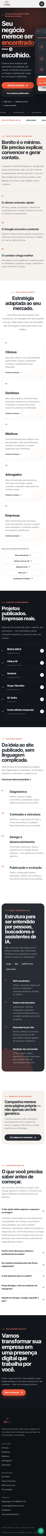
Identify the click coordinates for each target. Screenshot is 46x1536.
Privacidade (7, 1489)
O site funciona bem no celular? (23, 1276)
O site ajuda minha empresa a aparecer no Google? (23, 1211)
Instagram (6, 1510)
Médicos (5, 1456)
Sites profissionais (23, 555)
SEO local (23, 573)
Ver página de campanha (23, 1137)
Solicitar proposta (18, 85)
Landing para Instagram (23, 578)
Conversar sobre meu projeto (16, 779)
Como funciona (8, 1481)
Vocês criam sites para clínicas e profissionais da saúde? (23, 1252)
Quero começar (13, 1392)
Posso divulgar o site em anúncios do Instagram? (23, 1287)
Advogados (7, 1460)
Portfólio (6, 1476)
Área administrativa (10, 1514)
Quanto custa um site (23, 561)
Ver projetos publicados (18, 93)
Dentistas (6, 1452)
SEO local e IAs (8, 1485)
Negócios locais (23, 567)
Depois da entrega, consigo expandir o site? (23, 1299)
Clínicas (5, 1448)
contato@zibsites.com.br (13, 1506)
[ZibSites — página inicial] (7, 3)
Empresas (6, 1465)
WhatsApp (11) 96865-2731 (14, 1501)
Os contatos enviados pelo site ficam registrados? (23, 1264)
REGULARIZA (31, 120)
